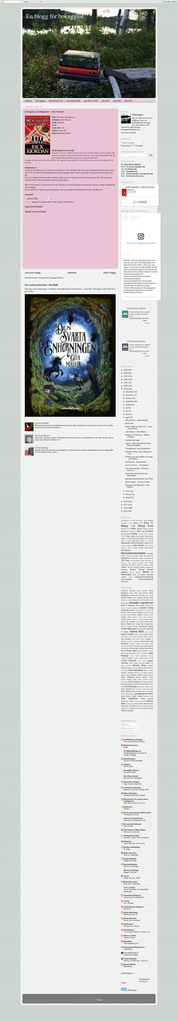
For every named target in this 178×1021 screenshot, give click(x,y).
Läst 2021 (128, 101)
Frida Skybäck (141, 629)
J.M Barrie (139, 637)
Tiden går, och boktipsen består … (136, 820)
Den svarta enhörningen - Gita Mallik (41, 285)
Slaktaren (130, 190)
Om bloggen (40, 101)
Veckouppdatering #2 (131, 943)
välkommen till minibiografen (134, 897)
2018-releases (125, 520)
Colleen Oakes (137, 617)
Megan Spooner (148, 672)
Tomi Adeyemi (134, 706)
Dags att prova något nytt (132, 784)
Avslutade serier (126, 523)
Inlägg (126, 724)
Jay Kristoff (125, 639)
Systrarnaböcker (130, 864)
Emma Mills (149, 622)
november (130, 395)
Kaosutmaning (149, 538)
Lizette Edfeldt (138, 658)
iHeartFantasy (129, 759)
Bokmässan (125, 531)
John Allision (145, 643)
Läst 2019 (105, 101)
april (127, 417)
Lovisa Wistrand (128, 660)
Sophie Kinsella (147, 698)
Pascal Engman (134, 682)
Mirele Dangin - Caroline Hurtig (137, 482)
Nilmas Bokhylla (130, 793)
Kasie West (132, 651)
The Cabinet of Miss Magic (135, 830)
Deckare (149, 531)
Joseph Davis (138, 646)
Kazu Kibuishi (142, 651)
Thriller (123, 567)
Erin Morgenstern (147, 624)
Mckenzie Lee (138, 672)
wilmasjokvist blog (131, 836)
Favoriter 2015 (142, 534)
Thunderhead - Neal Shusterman (138, 448)
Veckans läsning (137, 569)
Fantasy (134, 534)
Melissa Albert (125, 675)
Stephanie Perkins (127, 701)
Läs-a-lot (135, 541)
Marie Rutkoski (126, 665)
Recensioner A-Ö (56, 101)
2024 (126, 373)
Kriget (126, 747)
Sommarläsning (148, 558)
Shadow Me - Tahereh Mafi (135, 462)
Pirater (141, 548)
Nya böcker (139, 545)
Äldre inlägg (109, 272)
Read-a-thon (149, 548)
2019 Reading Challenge (136, 341)
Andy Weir (133, 593)
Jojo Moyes (129, 646)
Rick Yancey (141, 686)
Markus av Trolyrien (146, 541)
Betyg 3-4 (137, 523)
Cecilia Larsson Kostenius (134, 612)
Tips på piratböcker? (42, 435)
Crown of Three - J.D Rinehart (136, 465)
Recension (125, 550)
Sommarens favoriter (137, 558)
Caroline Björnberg (132, 608)
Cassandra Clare (127, 610)
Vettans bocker (130, 936)
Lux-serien (128, 541)
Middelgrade (126, 543)
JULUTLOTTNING (42, 423)
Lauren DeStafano (141, 653)
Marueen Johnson (133, 668)
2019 (126, 389)
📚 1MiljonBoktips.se (132, 751)
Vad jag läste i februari (131, 926)
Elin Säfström (130, 622)
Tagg (127, 560)
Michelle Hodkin (136, 675)
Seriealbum (125, 558)
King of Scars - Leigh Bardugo (136, 420)
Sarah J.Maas (137, 696)
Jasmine (140, 297)
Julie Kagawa (148, 646)
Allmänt (150, 520)
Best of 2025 (128, 766)
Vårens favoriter (135, 572)
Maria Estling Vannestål (137, 663)
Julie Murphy (125, 648)
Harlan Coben (127, 634)
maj (127, 414)
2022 (126, 379)
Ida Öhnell (133, 637)
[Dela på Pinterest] (53, 198)
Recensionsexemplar (133, 553)
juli (127, 408)
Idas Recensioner (131, 776)
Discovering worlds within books (137, 813)
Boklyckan (128, 807)
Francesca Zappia (146, 626)
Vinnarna (127, 809)
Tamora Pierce (129, 703)
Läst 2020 (117, 101)
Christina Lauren (148, 615)
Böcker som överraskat (132, 920)
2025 (126, 370)
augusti (129, 405)
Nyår (146, 545)
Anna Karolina (140, 595)
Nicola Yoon (131, 679)
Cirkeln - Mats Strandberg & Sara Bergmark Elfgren (138, 444)
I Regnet (127, 764)
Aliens (145, 520)
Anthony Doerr (148, 598)
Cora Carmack (148, 617)
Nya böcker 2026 (129, 772)
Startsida (28, 101)
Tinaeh (126, 901)
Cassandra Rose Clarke (142, 610)
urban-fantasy (126, 579)
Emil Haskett (140, 621)
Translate (139, 146)
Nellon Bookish (130, 853)
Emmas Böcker (130, 964)
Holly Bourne (125, 637)
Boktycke (127, 841)
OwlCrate (124, 548)
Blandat (139, 529)
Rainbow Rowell (132, 684)
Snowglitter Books (131, 770)
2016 (126, 508)
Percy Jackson (57, 202)
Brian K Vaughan (128, 605)
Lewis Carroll (134, 656)
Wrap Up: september (131, 855)
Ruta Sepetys (126, 691)
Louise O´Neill (148, 658)
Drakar (123, 534)
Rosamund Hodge (132, 556)
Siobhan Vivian (148, 696)
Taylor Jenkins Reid (140, 704)
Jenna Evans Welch (137, 639)
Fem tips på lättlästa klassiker (134, 741)
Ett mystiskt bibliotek (132, 824)
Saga (141, 556)
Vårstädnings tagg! (132, 440)
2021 (126, 383)
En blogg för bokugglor (54, 16)
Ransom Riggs (144, 684)
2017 (126, 505)
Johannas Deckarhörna (133, 818)
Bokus (62, 133)
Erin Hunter (136, 624)
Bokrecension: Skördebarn (133, 778)
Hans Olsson (149, 632)
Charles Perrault (148, 612)
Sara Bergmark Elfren (144, 694)
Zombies (143, 575)
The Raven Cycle (134, 565)
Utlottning (124, 569)
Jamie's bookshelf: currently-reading (140, 187)
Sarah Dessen (126, 696)
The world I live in (131, 953)
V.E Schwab (131, 708)
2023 (126, 376)
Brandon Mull (125, 603)
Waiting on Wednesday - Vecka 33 (136, 961)
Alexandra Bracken (128, 591)
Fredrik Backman (128, 629)
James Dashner (148, 637)
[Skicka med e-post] (44, 198)
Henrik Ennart (138, 634)
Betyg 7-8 (36, 202)
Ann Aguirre (143, 593)
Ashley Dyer (124, 600)
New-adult (130, 545)
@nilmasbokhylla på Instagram (134, 795)
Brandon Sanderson (141, 602)
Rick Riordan (69, 202)
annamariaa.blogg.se (132, 895)
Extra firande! (128, 826)
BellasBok (128, 941)
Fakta (128, 534)
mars (128, 491)
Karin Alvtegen (134, 648)
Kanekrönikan (46, 202)
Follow (123, 983)
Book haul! (129, 423)
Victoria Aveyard (147, 708)
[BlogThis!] (46, 198)
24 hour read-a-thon (136, 520)
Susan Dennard (140, 701)
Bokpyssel (133, 531)
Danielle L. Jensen (137, 619)
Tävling (142, 567)
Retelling (150, 553)
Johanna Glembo (135, 643)
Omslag (151, 545)
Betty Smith (150, 600)
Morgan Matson (141, 677)
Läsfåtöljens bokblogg (133, 739)
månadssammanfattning (144, 577)
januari (128, 497)
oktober (129, 398)
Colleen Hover (126, 617)
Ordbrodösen (128, 949)
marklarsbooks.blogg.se (134, 907)
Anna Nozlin (149, 595)
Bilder (133, 528)
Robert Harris (149, 686)
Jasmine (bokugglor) (135, 312)
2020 (126, 386)
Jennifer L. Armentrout (133, 641)
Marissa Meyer (140, 665)
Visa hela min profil (128, 133)
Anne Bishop (137, 598)
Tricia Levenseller (144, 706)
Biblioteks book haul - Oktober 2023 (136, 790)
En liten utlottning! (41, 448)
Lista (122, 541)
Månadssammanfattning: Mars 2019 (139, 479)
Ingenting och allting (131, 955)
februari (129, 494)
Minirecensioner (137, 543)
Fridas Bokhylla (130, 959)
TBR (122, 560)
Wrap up (136, 575)
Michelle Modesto (148, 675)
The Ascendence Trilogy (137, 560)
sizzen (126, 876)
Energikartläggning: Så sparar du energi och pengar (135, 754)
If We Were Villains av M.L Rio (134, 803)
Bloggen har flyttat (130, 861)
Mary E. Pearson (144, 668)
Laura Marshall (130, 653)
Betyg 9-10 (145, 525)
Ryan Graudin (136, 691)
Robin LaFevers (137, 689)
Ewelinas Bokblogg (132, 847)
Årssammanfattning (145, 579)
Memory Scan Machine (132, 832)
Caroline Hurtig (146, 608)
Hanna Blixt (137, 631)
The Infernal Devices (135, 563)
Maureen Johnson (127, 673)
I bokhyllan (129, 538)
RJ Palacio (144, 682)
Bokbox (145, 529)
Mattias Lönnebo (148, 670)
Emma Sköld (126, 624)
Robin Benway (126, 689)
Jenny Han (145, 641)
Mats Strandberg (136, 670)
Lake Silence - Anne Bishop (135, 432)
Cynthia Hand (125, 619)
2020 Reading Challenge (136, 308)
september (130, 401)
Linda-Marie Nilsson (146, 656)
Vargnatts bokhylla (131, 782)
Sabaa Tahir (145, 691)
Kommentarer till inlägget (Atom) (50, 278)
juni (127, 411)
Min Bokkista (129, 930)
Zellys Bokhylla (130, 859)
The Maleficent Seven (131, 815)
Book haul (141, 531)
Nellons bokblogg (131, 870)
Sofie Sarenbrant (129, 698)
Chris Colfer (137, 615)
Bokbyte (150, 529)
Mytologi (147, 543)
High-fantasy (149, 536)
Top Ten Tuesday (133, 567)
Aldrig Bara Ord (130, 918)
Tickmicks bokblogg (132, 788)
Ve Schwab (138, 708)
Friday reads (130, 536)
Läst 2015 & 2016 (73, 101)
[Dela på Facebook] (51, 198)
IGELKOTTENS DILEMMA (133, 761)
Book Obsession (130, 882)
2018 (126, 501)
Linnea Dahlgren (127, 658)
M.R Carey (142, 660)
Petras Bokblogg (130, 912)
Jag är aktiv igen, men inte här (134, 843)
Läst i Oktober (129, 903)
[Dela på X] (49, 198)
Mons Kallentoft (127, 677)
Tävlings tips (149, 567)
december (130, 392)
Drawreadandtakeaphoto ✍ (135, 947)
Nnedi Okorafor (143, 679)
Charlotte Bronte (126, 615)
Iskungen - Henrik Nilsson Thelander (136, 838)
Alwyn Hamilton (142, 590)
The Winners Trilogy (147, 565)
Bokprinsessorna (131, 745)
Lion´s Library (129, 887)
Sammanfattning (148, 556)
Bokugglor (138, 115)
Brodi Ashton (140, 605)
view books (147, 323)
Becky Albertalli (141, 600)
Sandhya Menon (129, 694)
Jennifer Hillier (132, 192)
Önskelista (124, 581)
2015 (126, 511)
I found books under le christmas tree (137, 932)
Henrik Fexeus (148, 634)
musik (130, 577)
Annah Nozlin (126, 598)
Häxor (123, 538)
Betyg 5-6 (148, 523)
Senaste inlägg (32, 272)
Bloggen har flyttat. (130, 872)
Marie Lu (149, 663)
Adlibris (68, 133)
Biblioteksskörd (125, 529)
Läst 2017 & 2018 (91, 101)
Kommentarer (129, 728)
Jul (133, 538)
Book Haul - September (132, 884)
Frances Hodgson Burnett (129, 626)
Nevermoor (127, 909)
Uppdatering (128, 966)
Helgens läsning (129, 937)
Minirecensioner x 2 (130, 914)
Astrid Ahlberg (133, 600)
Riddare (123, 556)
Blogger (100, 1000)
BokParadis (128, 924)
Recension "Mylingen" (131, 866)
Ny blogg (127, 849)
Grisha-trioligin (140, 536)
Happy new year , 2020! (132, 878)
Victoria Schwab (127, 711)
